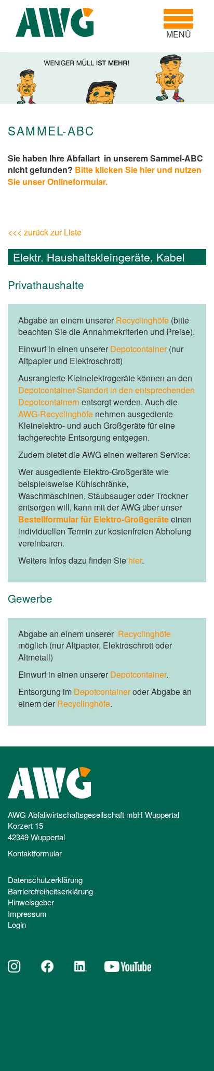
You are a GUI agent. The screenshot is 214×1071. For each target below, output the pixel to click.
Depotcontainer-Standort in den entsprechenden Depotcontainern (106, 396)
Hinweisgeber (31, 901)
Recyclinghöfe (142, 320)
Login (17, 924)
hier (135, 560)
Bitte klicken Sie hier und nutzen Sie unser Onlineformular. (105, 176)
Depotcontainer (138, 349)
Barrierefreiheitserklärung (50, 891)
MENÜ (182, 24)
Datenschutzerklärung (45, 879)
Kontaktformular (35, 853)
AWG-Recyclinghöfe (55, 414)
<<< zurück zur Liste (45, 232)
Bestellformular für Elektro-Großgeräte (93, 519)
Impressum (27, 913)
